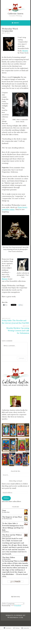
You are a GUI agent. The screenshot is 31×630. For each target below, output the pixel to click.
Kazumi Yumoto (7, 536)
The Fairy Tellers (8, 557)
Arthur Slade (6, 512)
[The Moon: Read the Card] (8, 445)
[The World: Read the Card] (8, 430)
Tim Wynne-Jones (8, 518)
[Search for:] (15, 475)
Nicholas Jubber (7, 559)
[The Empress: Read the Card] (22, 445)
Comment (21, 358)
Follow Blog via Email (15, 481)
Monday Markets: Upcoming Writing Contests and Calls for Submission (17, 330)
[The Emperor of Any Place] (26, 520)
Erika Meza (6, 531)
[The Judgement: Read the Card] (22, 430)
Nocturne (25, 51)
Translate (17, 605)
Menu (16, 23)
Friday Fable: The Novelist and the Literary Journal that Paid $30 (15, 321)
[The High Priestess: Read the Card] (8, 459)
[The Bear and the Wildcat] (26, 536)
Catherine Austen (15, 14)
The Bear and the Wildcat (12, 535)
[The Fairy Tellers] (26, 561)
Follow (6, 498)
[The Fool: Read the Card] (22, 459)
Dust (4, 510)
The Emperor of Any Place (12, 517)
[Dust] (26, 514)
